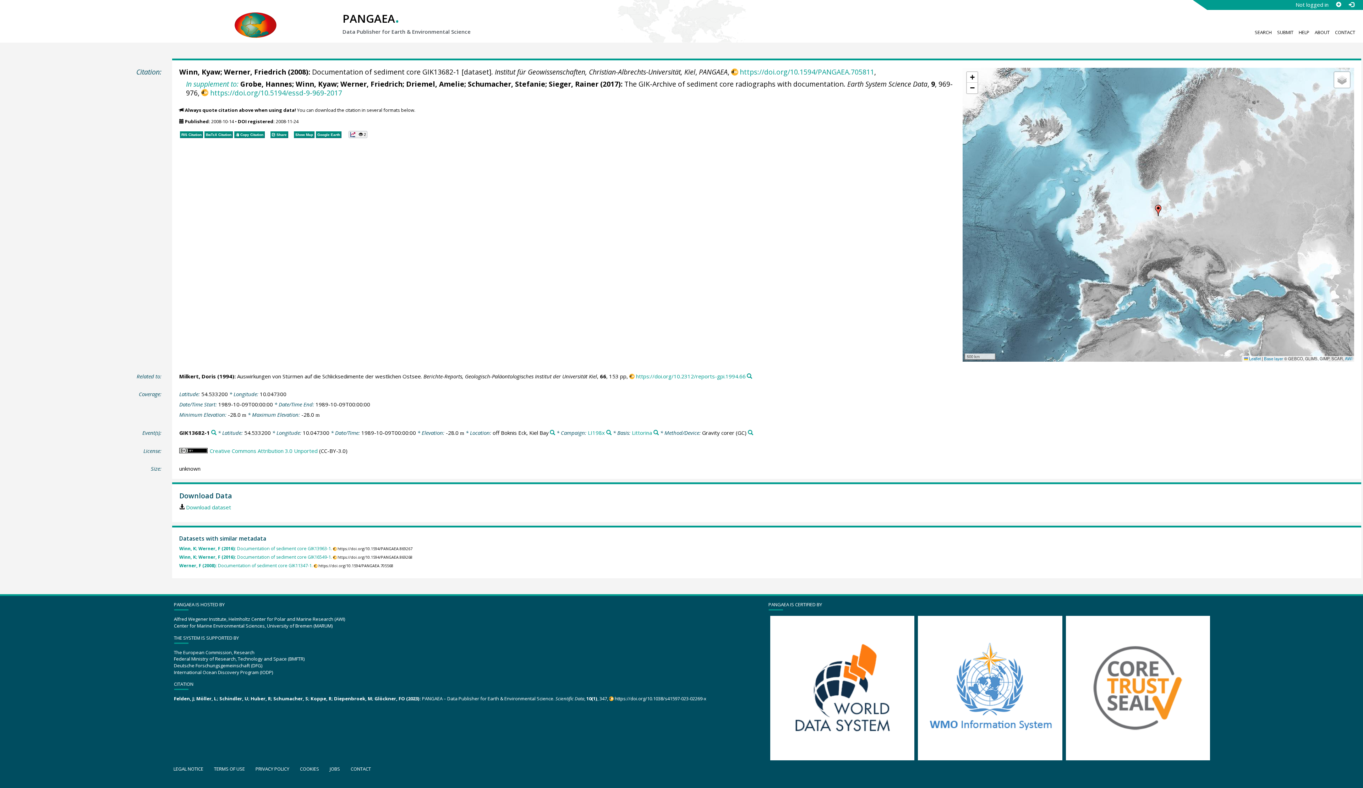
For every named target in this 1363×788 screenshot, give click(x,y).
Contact (1345, 32)
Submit (1285, 32)
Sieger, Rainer (573, 84)
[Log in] (1351, 4)
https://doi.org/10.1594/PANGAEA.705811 (807, 72)
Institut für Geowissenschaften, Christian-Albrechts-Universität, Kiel (595, 72)
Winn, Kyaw (199, 72)
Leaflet (1254, 358)
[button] (1158, 210)
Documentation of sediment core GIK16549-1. (255, 557)
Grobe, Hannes (266, 84)
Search (1263, 32)
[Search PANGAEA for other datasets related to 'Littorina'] (656, 433)
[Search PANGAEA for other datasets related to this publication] (749, 376)
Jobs (335, 769)
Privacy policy (272, 769)
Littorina (642, 432)
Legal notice (188, 769)
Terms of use (229, 769)
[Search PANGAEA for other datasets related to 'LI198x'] (609, 433)
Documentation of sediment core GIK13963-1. (255, 549)
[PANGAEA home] (256, 18)
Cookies (309, 769)
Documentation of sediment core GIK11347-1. (246, 566)
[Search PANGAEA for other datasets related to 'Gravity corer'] (750, 433)
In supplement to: (212, 84)
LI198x (596, 432)
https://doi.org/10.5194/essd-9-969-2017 (276, 93)
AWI (1348, 358)
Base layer (1273, 358)
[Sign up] (1338, 4)
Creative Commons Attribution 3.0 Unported (264, 450)
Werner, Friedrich (255, 72)
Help (1304, 32)
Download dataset (208, 507)
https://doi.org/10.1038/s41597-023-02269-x (660, 698)
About (1322, 32)
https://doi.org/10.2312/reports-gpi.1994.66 (691, 376)
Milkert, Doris (197, 376)
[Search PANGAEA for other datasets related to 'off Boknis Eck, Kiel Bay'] (552, 433)
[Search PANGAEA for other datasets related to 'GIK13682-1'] (214, 433)
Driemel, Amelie (435, 84)
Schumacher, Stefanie (506, 84)
